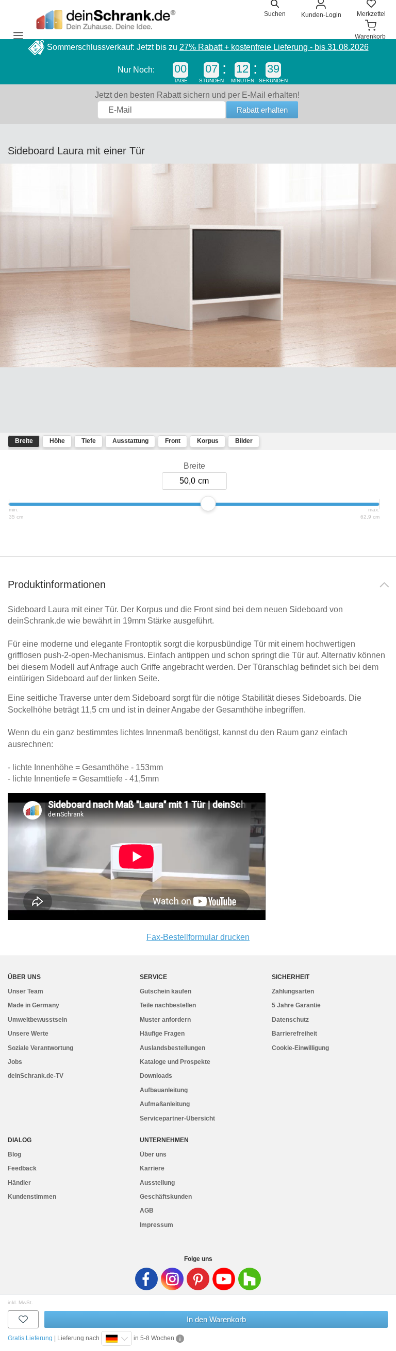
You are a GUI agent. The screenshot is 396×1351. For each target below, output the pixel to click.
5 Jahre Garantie (296, 1005)
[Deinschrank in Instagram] (172, 1279)
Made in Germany (33, 1005)
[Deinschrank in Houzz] (249, 1279)
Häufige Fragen (162, 1033)
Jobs (15, 1061)
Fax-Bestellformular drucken (198, 937)
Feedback (22, 1168)
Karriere (152, 1168)
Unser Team (25, 991)
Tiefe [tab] (88, 441)
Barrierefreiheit (294, 1033)
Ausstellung (157, 1182)
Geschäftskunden (166, 1196)
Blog (14, 1154)
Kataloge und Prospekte (175, 1061)
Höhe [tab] (57, 441)
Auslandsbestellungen (172, 1048)
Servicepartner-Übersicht (177, 1118)
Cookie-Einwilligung (300, 1048)
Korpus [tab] (208, 441)
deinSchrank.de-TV (35, 1075)
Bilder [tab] (244, 441)
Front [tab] (172, 441)
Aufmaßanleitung (165, 1104)
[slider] (208, 503)
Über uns (153, 1154)
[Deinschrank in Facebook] (146, 1279)
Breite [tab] (24, 441)
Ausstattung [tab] (130, 441)
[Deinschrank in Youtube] (223, 1279)
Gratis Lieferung (30, 1338)
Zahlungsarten (293, 991)
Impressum (156, 1225)
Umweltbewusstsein (37, 1019)
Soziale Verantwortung (40, 1048)
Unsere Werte (28, 1033)
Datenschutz (290, 1019)
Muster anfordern (165, 1019)
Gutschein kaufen (165, 991)
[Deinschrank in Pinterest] (198, 1279)
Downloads (156, 1075)
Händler (19, 1182)
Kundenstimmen (32, 1196)
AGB (147, 1210)
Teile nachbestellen (168, 1005)
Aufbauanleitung (164, 1090)
